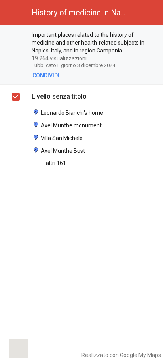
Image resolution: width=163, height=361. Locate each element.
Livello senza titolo (59, 96)
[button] (12, 12)
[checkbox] (16, 97)
